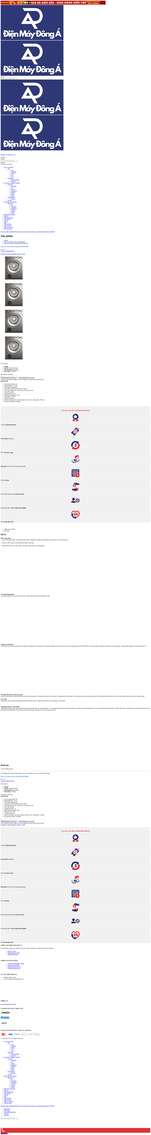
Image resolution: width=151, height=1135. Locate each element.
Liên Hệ (6, 1115)
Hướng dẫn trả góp (13, 954)
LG (12, 175)
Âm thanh (10, 178)
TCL (12, 176)
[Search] (18, 161)
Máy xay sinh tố (8, 227)
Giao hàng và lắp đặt (13, 965)
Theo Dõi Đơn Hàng (10, 1112)
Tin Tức (6, 1113)
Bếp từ (6, 216)
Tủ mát (10, 200)
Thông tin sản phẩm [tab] (9, 529)
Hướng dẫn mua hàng (14, 953)
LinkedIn (13, 254)
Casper (13, 211)
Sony (12, 170)
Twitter (8, 254)
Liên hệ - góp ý (12, 951)
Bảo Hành (7, 1109)
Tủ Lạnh (10, 184)
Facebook (3, 254)
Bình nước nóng (8, 217)
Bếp (5, 222)
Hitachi (13, 192)
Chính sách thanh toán (14, 968)
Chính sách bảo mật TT (14, 966)
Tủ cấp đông (11, 197)
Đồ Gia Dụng (8, 228)
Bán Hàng (7, 1110)
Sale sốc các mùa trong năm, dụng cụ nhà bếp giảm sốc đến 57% (35, 231)
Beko (12, 195)
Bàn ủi (6, 221)
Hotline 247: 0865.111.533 (8, 154)
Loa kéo (13, 181)
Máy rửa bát (7, 225)
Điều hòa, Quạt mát (9, 214)
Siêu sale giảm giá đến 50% (8, 231)
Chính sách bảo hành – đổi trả (16, 963)
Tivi (9, 168)
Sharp (12, 173)
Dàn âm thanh (15, 180)
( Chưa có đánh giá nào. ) (8, 251)
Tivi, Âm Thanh (8, 167)
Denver (13, 198)
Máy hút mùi (7, 224)
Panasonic (14, 191)
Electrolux (15, 369)
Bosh (12, 194)
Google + (18, 254)
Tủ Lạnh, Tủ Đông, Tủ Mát (12, 183)
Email (23, 254)
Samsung (13, 172)
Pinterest (8, 1004)
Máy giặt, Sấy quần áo (10, 202)
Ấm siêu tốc (7, 219)
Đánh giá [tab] (6, 531)
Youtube (13, 1004)
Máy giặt (10, 203)
